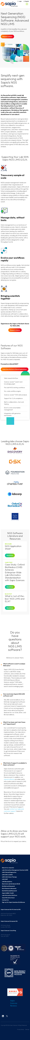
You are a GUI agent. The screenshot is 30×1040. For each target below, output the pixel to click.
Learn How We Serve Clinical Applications (15, 369)
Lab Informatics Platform (9, 895)
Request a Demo (7, 36)
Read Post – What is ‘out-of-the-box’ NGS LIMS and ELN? (15, 601)
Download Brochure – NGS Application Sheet (15, 550)
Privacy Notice (20, 1029)
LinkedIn (3, 1016)
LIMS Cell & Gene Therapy (9, 877)
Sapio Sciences (9, 4)
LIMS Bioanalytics (7, 881)
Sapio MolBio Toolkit (8, 893)
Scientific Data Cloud (8, 897)
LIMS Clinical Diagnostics (9, 872)
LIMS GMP (5, 879)
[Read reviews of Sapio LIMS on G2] (15, 992)
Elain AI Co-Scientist (8, 867)
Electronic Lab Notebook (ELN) (11, 884)
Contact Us (5, 900)
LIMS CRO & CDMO (7, 874)
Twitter (7, 1016)
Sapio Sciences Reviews (13, 1003)
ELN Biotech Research (8, 886)
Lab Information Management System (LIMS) (15, 870)
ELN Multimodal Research (9, 890)
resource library (9, 779)
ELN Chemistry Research (9, 888)
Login (20, 1)
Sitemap (27, 1029)
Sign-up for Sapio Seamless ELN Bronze (13, 902)
